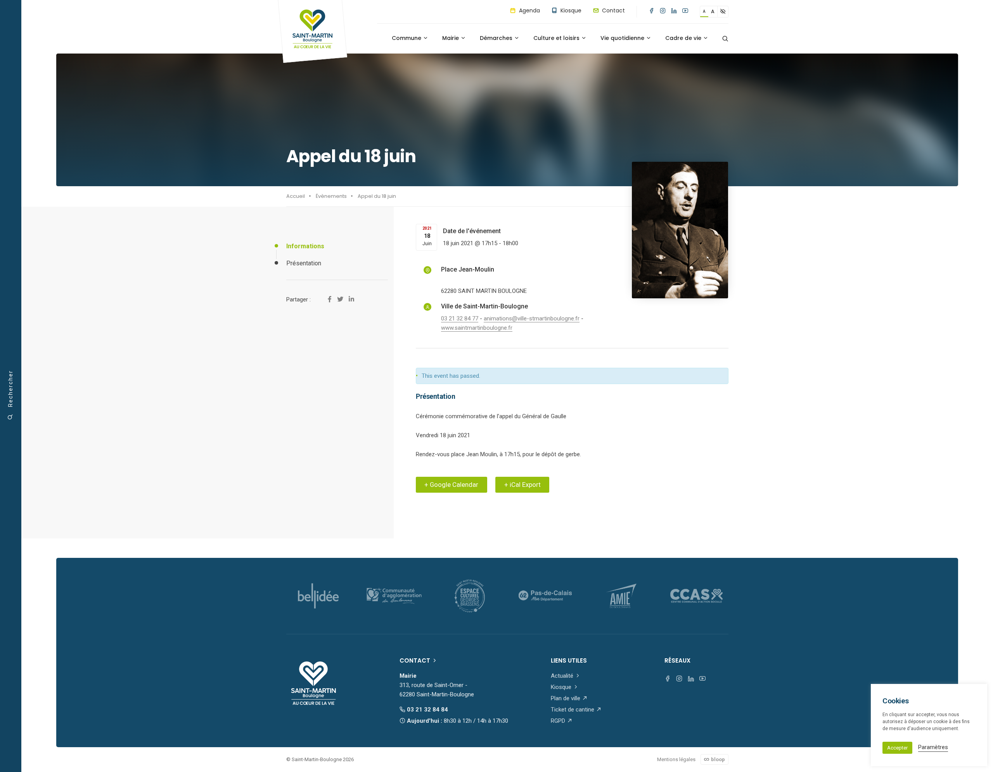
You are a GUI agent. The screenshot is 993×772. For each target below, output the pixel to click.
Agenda (528, 10)
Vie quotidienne (623, 38)
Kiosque (570, 10)
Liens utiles (569, 660)
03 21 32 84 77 (459, 318)
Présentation (303, 263)
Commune (407, 38)
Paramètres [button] (933, 747)
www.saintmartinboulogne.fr (476, 327)
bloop (717, 759)
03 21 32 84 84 (426, 709)
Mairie (451, 38)
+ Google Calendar (451, 484)
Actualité (563, 675)
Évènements (331, 196)
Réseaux (677, 660)
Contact (612, 10)
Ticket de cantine (573, 709)
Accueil (295, 196)
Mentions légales (676, 759)
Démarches (497, 38)
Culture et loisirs (557, 38)
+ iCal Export (522, 484)
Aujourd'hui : (456, 720)
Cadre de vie (684, 38)
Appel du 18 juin (377, 196)
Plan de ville (566, 698)
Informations (305, 246)
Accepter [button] (897, 748)
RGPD (559, 720)
